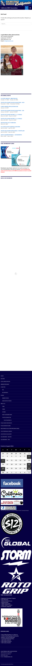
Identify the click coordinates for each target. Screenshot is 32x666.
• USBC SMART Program (6, 605)
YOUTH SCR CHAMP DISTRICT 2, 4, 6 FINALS (11, 118)
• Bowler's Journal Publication (8, 637)
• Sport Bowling (4, 599)
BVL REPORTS (5, 392)
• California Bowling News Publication (10, 636)
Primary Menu (30, 8)
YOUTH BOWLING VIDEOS (6, 431)
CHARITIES (3, 387)
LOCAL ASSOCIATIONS (5, 381)
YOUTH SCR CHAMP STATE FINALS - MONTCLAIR (12, 130)
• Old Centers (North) (6, 640)
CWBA (3, 409)
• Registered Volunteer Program (8, 598)
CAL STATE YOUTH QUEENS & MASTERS (10, 126)
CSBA (3, 406)
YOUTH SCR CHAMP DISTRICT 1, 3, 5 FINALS (11, 114)
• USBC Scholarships (5, 603)
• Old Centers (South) (6, 642)
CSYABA (4, 411)
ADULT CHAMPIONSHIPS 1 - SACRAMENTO (11, 134)
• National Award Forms (6, 601)
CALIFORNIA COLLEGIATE (6, 434)
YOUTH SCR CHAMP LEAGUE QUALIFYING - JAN (12, 110)
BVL (3, 389)
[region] (12, 67)
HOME (2, 375)
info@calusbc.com (8, 41)
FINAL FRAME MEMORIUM (6, 423)
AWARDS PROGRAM (5, 384)
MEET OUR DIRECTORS (7, 414)
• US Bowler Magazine (6, 606)
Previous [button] (2, 67)
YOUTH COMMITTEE (6, 417)
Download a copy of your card (8, 168)
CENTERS (3, 378)
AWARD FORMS (5, 398)
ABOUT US (3, 403)
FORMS (2, 395)
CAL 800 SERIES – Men (5, 439)
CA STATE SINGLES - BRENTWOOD (9, 98)
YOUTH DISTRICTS (7, 420)
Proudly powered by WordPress (7, 664)
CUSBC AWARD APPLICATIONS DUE (9, 106)
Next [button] (21, 67)
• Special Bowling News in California (9, 634)
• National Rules (4, 602)
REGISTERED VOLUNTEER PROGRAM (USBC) (10, 428)
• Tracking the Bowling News (7, 638)
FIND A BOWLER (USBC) (6, 425)
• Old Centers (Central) (6, 641)
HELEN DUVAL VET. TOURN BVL (8, 122)
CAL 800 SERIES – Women (6, 436)
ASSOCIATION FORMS (6, 400)
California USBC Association (9, 8)
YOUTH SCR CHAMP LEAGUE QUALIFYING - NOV (12, 102)
